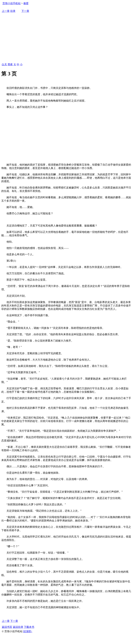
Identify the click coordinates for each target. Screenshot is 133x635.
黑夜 (10, 64)
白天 (4, 64)
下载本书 (29, 627)
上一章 (6, 11)
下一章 (25, 11)
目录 (12, 11)
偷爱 (26, 3)
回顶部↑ (27, 631)
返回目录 (18, 627)
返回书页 (7, 627)
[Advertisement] (66, 38)
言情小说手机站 (11, 3)
